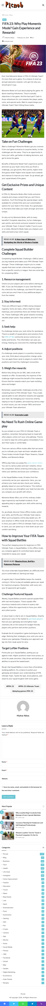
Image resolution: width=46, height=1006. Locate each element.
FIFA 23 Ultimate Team (29, 686)
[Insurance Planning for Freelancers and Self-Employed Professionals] (8, 826)
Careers (6, 933)
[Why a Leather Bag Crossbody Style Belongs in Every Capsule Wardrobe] (8, 816)
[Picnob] (14, 5)
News (5, 893)
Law (4, 900)
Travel (5, 890)
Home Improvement (10, 879)
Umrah (5, 961)
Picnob (5, 854)
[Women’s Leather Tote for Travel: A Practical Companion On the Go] (8, 836)
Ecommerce (7, 976)
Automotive (7, 915)
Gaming (6, 918)
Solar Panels (7, 979)
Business (6, 861)
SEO (4, 922)
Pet (4, 925)
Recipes (6, 983)
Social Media (7, 947)
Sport (5, 904)
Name (4, 762)
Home (6, 15)
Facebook (6, 958)
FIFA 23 (10, 686)
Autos (5, 943)
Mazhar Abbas (9, 37)
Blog (11, 15)
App (4, 936)
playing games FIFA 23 (23, 691)
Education (6, 886)
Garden (5, 968)
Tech (5, 865)
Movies (5, 940)
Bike (4, 965)
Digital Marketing (9, 972)
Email (4, 770)
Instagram (6, 875)
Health (5, 868)
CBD (4, 954)
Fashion (6, 882)
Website (5, 779)
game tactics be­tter (34, 463)
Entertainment (8, 908)
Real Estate (7, 897)
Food (5, 911)
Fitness (5, 951)
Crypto (5, 929)
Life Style (6, 872)
